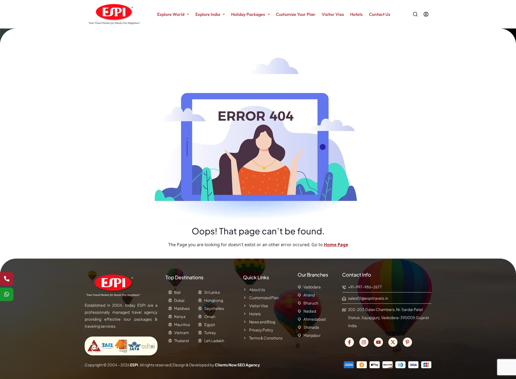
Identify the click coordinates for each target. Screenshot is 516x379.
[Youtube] (378, 342)
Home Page (336, 245)
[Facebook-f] (349, 342)
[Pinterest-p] (407, 342)
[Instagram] (363, 342)
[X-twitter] (392, 342)
